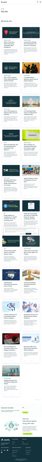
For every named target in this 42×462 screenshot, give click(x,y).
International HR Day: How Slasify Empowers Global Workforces (31, 316)
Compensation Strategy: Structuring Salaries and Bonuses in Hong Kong (30, 43)
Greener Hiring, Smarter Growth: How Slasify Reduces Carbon (10, 252)
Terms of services (28, 450)
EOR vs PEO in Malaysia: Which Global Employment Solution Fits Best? (11, 79)
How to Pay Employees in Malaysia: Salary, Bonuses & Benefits (10, 112)
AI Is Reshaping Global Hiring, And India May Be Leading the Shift (30, 112)
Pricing (13, 443)
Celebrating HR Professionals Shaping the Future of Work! (10, 284)
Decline (34, 233)
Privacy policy (28, 452)
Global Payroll (14, 452)
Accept (28, 233)
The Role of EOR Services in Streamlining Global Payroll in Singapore (10, 316)
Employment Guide (25, 443)
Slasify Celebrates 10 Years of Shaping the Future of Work (31, 180)
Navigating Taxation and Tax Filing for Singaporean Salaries (10, 382)
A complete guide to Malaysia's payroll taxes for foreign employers (31, 79)
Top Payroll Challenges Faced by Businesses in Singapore (30, 284)
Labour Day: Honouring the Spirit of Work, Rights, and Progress (31, 252)
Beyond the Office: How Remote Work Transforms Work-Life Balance (30, 348)
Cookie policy (24, 229)
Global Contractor (15, 450)
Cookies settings (22, 233)
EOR (13, 454)
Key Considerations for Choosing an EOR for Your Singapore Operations (10, 348)
